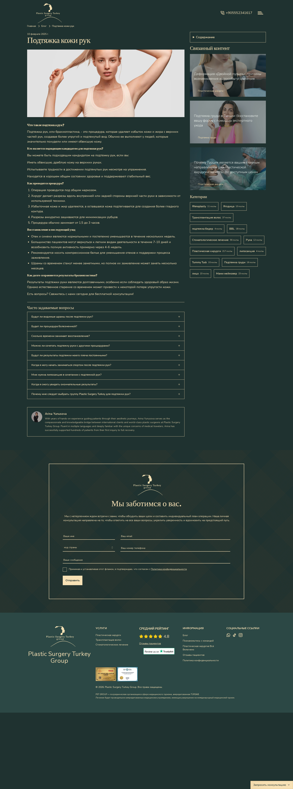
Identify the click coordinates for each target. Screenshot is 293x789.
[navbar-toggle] (260, 13)
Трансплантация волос (108, 640)
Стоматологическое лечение (112, 644)
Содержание (205, 37)
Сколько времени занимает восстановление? (60, 336)
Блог (44, 26)
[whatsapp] (228, 635)
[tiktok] (234, 635)
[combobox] (89, 548)
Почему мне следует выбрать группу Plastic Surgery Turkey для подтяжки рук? (81, 394)
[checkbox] (65, 570)
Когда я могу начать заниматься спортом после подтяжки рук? (71, 365)
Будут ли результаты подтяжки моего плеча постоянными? (69, 355)
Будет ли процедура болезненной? (54, 326)
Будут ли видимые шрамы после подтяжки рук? (62, 317)
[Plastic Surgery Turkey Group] (47, 13)
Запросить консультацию (269, 785)
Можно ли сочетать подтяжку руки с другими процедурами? (70, 346)
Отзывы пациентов (193, 655)
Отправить (72, 580)
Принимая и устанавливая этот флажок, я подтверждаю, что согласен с (128, 569)
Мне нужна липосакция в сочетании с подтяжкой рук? (66, 375)
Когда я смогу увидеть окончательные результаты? (64, 384)
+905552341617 (239, 13)
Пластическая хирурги (108, 635)
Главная (31, 26)
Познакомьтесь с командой (198, 640)
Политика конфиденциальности (169, 569)
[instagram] (241, 635)
